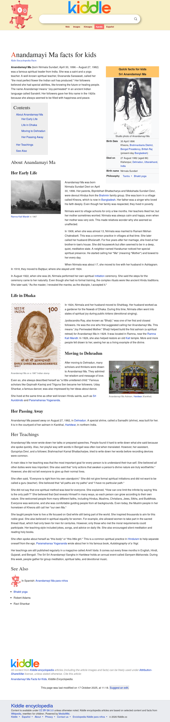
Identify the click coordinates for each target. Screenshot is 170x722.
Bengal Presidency (130, 149)
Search (136, 19)
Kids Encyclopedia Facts (24, 60)
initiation (100, 276)
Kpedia (99, 26)
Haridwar (138, 396)
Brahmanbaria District (141, 145)
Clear (129, 19)
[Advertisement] (85, 39)
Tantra (126, 176)
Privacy (49, 716)
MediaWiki (64, 713)
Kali (128, 338)
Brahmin (104, 195)
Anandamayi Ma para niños (52, 580)
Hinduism (133, 539)
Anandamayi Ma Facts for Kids (29, 679)
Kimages (88, 26)
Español (110, 26)
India (123, 166)
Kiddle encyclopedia (42, 670)
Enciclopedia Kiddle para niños (89, 716)
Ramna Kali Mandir (20, 216)
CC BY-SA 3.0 (46, 710)
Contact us (62, 716)
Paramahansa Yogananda (44, 400)
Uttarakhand (150, 162)
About (38, 716)
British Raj (147, 149)
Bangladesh (141, 153)
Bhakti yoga (140, 176)
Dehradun (137, 162)
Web (67, 26)
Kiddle (14, 716)
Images (76, 26)
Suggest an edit (119, 687)
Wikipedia (16, 713)
